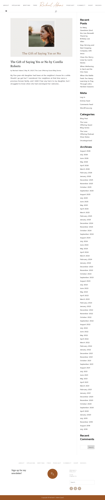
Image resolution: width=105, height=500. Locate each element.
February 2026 (86, 172)
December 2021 (86, 353)
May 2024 (84, 248)
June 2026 (84, 158)
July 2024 (84, 241)
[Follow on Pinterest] (79, 488)
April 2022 (84, 339)
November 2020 (86, 400)
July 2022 (84, 328)
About (6, 5)
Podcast (70, 5)
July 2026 (84, 154)
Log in (82, 97)
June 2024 (84, 245)
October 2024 (85, 230)
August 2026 (85, 151)
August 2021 (85, 368)
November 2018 (86, 422)
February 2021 (86, 389)
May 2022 (84, 335)
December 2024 (86, 223)
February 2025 (86, 216)
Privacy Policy (73, 471)
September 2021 (86, 364)
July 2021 (83, 371)
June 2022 (84, 331)
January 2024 (85, 263)
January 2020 (85, 415)
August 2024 (85, 238)
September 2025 (87, 191)
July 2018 (83, 429)
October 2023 (85, 274)
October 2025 (85, 187)
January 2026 (85, 176)
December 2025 (86, 180)
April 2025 (84, 209)
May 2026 (84, 162)
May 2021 (83, 378)
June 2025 (84, 201)
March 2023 (85, 299)
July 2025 (84, 198)
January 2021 (85, 393)
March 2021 (84, 386)
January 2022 (85, 350)
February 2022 (86, 346)
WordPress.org (86, 108)
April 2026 (84, 165)
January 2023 (85, 306)
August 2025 (85, 194)
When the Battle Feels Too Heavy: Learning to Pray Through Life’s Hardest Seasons (87, 81)
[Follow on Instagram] (75, 488)
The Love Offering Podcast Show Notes (87, 134)
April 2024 (84, 252)
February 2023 (86, 303)
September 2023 (87, 277)
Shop (90, 5)
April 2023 (84, 295)
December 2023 (86, 266)
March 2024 (85, 256)
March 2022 (85, 342)
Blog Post (84, 118)
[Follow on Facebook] (71, 488)
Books (99, 5)
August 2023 (85, 281)
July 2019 (83, 418)
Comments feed (86, 104)
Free (35, 5)
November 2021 (86, 357)
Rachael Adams (18, 70)
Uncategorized (86, 140)
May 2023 (84, 292)
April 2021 (84, 382)
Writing (26, 5)
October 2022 (85, 317)
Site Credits (73, 475)
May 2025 (84, 205)
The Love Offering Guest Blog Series (48, 70)
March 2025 (85, 212)
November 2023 (86, 270)
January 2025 (85, 219)
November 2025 (86, 183)
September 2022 (87, 321)
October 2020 (86, 404)
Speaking (16, 5)
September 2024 (87, 234)
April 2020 (84, 411)
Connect (81, 5)
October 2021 (85, 360)
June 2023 (84, 288)
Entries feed (85, 101)
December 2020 (86, 397)
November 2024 (86, 227)
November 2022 (86, 313)
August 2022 (85, 324)
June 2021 (84, 375)
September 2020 (87, 407)
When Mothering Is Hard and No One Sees (87, 69)
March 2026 (85, 169)
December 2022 (86, 310)
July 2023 (84, 285)
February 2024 (86, 259)
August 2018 (85, 425)
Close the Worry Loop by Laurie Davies (86, 60)
